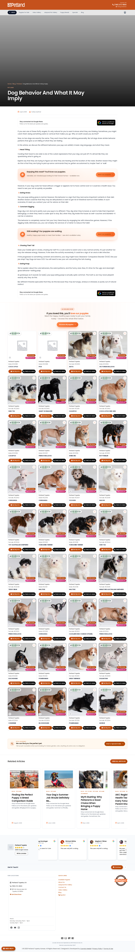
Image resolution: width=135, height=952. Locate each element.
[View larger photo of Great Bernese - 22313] (94, 645)
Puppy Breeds (64, 12)
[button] (14, 333)
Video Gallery (37, 12)
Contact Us (62, 887)
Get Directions (16, 894)
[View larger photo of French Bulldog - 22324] (125, 600)
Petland (19, 84)
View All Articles (119, 761)
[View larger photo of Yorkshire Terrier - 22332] (64, 511)
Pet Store (88, 791)
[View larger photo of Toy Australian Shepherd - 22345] (34, 511)
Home (9, 84)
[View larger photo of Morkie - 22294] (125, 690)
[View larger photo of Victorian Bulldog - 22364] (125, 333)
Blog (82, 12)
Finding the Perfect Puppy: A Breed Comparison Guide (22, 797)
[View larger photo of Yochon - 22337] (94, 467)
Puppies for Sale (24, 12)
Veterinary (84, 793)
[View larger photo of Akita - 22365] (94, 333)
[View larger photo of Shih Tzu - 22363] (34, 378)
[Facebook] (11, 927)
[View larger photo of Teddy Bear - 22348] (34, 556)
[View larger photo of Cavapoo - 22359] (34, 422)
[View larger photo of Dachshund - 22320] (34, 645)
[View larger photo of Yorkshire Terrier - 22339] (94, 511)
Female (74, 364)
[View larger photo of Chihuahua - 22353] (64, 467)
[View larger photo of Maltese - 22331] (64, 556)
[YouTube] (15, 927)
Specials (75, 12)
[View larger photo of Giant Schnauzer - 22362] (64, 378)
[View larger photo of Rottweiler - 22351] (125, 422)
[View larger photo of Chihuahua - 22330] (64, 600)
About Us (61, 882)
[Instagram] (18, 927)
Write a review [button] (21, 853)
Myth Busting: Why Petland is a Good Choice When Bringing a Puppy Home (91, 803)
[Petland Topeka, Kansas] (16, 5)
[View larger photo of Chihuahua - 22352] (34, 467)
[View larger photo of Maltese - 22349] (94, 556)
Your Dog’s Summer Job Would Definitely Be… (57, 797)
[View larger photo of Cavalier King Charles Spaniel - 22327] (94, 600)
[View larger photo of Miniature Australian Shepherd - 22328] (125, 556)
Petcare (95, 791)
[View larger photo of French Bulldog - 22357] (64, 422)
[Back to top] (125, 867)
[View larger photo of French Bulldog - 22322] (34, 600)
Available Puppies (64, 880)
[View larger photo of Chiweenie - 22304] (34, 690)
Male (13, 364)
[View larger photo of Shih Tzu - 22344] (125, 511)
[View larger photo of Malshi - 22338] (125, 467)
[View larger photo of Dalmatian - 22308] (125, 645)
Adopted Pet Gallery (50, 12)
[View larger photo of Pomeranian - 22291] (94, 690)
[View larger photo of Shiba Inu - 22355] (94, 422)
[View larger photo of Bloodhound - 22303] (64, 690)
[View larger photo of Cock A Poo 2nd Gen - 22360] (125, 378)
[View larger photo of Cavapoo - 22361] (94, 378)
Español (62, 895)
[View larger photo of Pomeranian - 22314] (64, 645)
